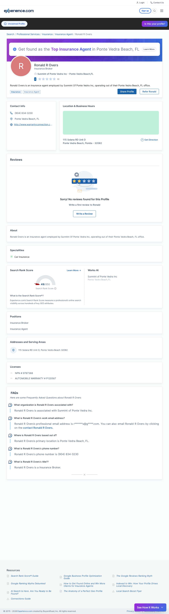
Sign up (145, 10)
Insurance (47, 34)
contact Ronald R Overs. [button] (38, 427)
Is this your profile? (154, 23)
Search (10, 34)
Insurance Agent (64, 34)
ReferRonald (149, 91)
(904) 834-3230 (24, 113)
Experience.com (25, 611)
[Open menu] (161, 10)
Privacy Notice (133, 611)
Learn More (149, 49)
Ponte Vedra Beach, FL (27, 118)
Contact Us (158, 2)
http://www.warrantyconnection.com (33, 124)
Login (141, 2)
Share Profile (127, 91)
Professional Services (28, 34)
